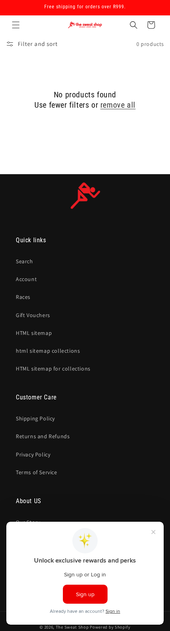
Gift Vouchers (33, 315)
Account (26, 279)
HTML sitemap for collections (53, 368)
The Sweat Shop (72, 627)
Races (23, 296)
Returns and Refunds (43, 436)
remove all (118, 105)
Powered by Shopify (110, 627)
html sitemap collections (48, 350)
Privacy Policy (33, 454)
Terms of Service (36, 472)
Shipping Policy (35, 418)
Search (24, 261)
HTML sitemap (34, 332)
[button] (16, 25)
